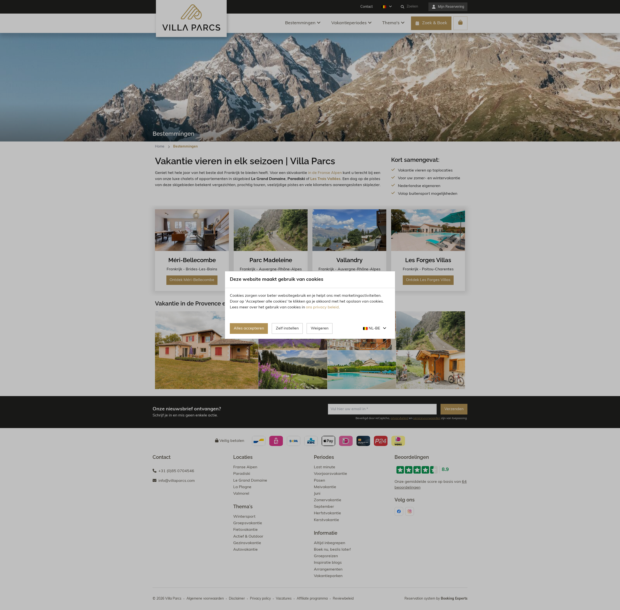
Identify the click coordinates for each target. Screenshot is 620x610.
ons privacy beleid (322, 307)
